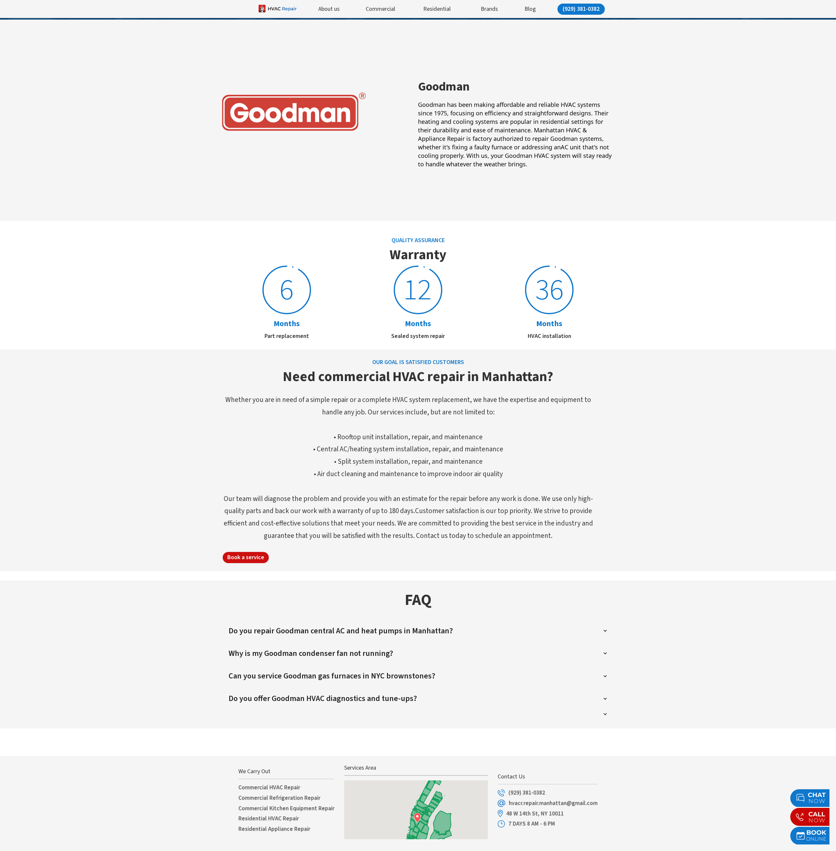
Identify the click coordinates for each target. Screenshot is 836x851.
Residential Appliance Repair (274, 829)
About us (329, 9)
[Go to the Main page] (264, 9)
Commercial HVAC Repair (269, 788)
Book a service (245, 557)
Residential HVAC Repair (268, 819)
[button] (418, 631)
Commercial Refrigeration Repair (279, 798)
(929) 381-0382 (581, 9)
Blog (530, 9)
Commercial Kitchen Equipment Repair (286, 808)
